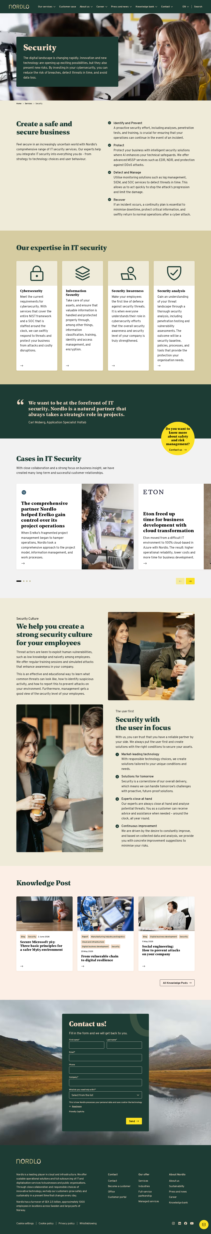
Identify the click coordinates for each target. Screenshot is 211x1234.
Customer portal (117, 1197)
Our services (45, 6)
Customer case (67, 6)
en (184, 6)
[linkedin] (179, 1223)
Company (73, 1077)
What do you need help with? (82, 1089)
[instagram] (173, 1223)
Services (143, 1181)
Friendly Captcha (76, 1111)
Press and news (120, 6)
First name (74, 1039)
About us (85, 6)
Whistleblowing (88, 1223)
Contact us (176, 450)
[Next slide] (190, 581)
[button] (23, 581)
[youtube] (192, 1223)
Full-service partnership (145, 1194)
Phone (72, 1064)
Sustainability (176, 1186)
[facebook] (185, 1223)
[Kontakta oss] (204, 1224)
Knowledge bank (145, 6)
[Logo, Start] (28, 1161)
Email (72, 1052)
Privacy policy (66, 1223)
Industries (144, 1186)
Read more (21, 365)
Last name (112, 1039)
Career (100, 6)
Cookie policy (46, 1223)
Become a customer (119, 1186)
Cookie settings (25, 1223)
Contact (165, 6)
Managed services (148, 1201)
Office (111, 1191)
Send (132, 1121)
